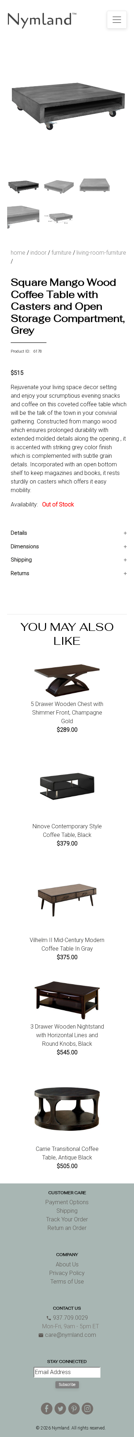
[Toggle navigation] (117, 20)
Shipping (21, 559)
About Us (67, 1264)
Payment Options (67, 1202)
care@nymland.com (67, 1334)
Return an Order (67, 1228)
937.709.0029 (67, 1317)
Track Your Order (67, 1219)
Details (19, 533)
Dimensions (25, 546)
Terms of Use (67, 1281)
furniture (61, 252)
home (18, 252)
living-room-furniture (101, 252)
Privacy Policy (67, 1273)
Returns (20, 573)
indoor (38, 252)
